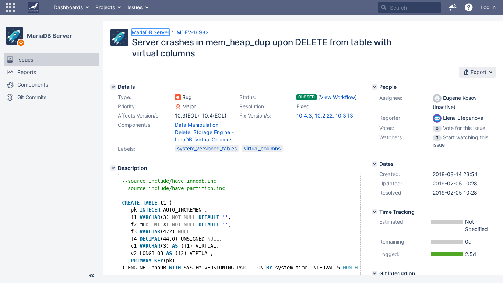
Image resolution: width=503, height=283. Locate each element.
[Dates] (374, 164)
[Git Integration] (374, 273)
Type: (124, 97)
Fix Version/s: (255, 115)
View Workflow (337, 97)
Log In (488, 7)
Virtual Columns (213, 139)
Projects (105, 7)
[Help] (469, 7)
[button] (10, 7)
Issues (135, 7)
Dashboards (68, 7)
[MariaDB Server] (14, 36)
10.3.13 (344, 115)
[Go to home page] (33, 7)
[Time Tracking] (374, 211)
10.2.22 (324, 115)
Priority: (127, 106)
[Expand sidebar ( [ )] (91, 275)
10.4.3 (304, 115)
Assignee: (390, 98)
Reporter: (390, 118)
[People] (374, 87)
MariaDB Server (49, 35)
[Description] (113, 168)
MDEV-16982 (192, 32)
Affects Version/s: (139, 115)
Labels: (126, 149)
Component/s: (135, 125)
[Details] (113, 87)
